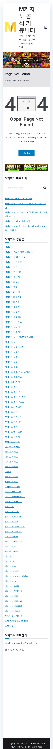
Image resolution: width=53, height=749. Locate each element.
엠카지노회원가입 (13, 531)
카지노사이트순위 (13, 601)
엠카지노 (9, 506)
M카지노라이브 (12, 282)
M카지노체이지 (12, 381)
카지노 (8, 556)
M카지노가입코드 (13, 262)
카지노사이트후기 (13, 611)
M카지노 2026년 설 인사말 (18, 198)
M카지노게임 (11, 267)
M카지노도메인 (12, 277)
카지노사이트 (11, 596)
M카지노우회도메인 (14, 347)
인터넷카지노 (11, 551)
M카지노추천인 (12, 391)
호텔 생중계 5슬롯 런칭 (16, 621)
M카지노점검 (11, 357)
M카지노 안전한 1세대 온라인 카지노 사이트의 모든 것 (25, 228)
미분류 (8, 471)
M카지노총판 (11, 386)
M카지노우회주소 (13, 352)
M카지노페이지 (12, 436)
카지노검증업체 (12, 586)
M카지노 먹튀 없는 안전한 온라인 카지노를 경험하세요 (26, 214)
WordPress (37, 747)
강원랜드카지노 (12, 446)
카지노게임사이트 (13, 591)
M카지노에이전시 (13, 332)
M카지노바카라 (12, 302)
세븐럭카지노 (11, 481)
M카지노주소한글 (13, 376)
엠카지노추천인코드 (15, 526)
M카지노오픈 (11, 341)
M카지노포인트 (12, 441)
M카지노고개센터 (13, 272)
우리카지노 (10, 546)
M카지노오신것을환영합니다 (19, 337)
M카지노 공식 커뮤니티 (35, 743)
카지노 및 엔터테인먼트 (16, 576)
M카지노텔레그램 (13, 431)
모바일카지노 (11, 466)
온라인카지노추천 (13, 541)
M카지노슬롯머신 (13, 317)
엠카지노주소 (11, 521)
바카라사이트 (11, 476)
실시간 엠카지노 (13, 491)
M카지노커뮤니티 (13, 421)
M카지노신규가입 (13, 322)
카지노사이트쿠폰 (13, 606)
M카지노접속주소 (13, 362)
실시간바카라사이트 (15, 496)
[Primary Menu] (46, 27)
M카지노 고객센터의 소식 (17, 221)
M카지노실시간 (12, 327)
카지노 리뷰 (11, 566)
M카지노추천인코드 (14, 401)
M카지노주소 (11, 366)
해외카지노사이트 (13, 616)
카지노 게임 (11, 561)
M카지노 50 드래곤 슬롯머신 (19, 252)
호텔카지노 (10, 626)
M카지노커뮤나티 (13, 416)
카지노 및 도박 (12, 571)
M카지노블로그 (12, 307)
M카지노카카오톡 (13, 406)
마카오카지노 (11, 456)
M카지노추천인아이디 (16, 396)
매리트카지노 (11, 461)
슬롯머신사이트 (12, 486)
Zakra (24, 747)
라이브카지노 (11, 451)
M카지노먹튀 (11, 287)
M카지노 (9, 247)
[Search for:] (26, 187)
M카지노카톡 (11, 411)
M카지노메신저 (12, 292)
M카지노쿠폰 (11, 426)
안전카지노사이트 (13, 501)
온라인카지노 (11, 536)
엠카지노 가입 (12, 511)
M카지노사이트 (12, 312)
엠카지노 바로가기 (14, 516)
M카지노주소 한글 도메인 (17, 371)
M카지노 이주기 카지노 (16, 257)
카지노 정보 (11, 581)
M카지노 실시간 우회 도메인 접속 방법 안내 (25, 205)
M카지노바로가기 (13, 297)
